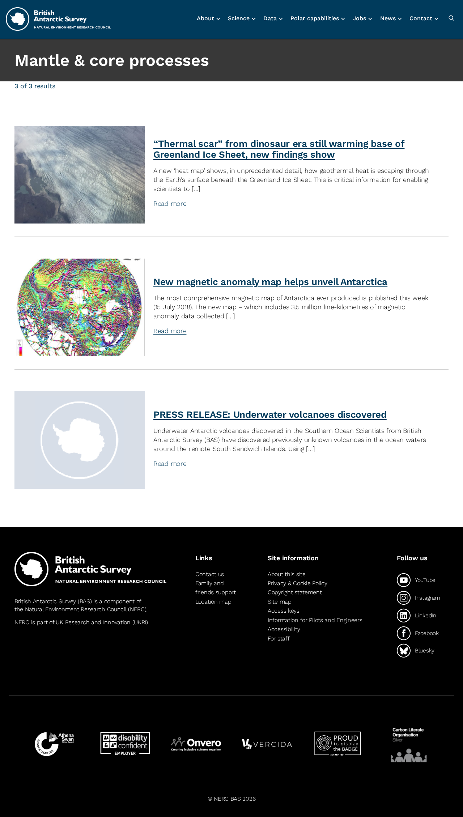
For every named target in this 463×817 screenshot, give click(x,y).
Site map (280, 601)
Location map (213, 601)
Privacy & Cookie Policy (297, 583)
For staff (278, 638)
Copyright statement (295, 592)
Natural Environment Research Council (76, 609)
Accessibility (284, 629)
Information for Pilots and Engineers (315, 620)
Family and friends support (215, 588)
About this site (287, 574)
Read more (292, 203)
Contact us (209, 574)
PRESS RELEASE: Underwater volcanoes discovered (270, 414)
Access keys (284, 610)
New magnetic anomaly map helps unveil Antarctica (270, 281)
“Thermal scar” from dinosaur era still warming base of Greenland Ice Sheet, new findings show (278, 149)
